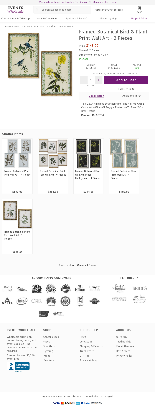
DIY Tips (84, 355)
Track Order (87, 351)
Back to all (77, 265)
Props (139, 18)
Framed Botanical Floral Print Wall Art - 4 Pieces (124, 175)
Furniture (48, 360)
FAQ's (83, 337)
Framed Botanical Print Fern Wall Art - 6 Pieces (53, 173)
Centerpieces (15, 18)
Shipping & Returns (91, 346)
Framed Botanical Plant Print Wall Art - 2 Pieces (17, 235)
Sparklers (77, 18)
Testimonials (123, 341)
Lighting (108, 18)
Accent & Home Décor (34, 26)
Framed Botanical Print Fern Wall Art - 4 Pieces (17, 173)
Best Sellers (123, 351)
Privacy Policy (124, 355)
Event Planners (125, 346)
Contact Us (86, 341)
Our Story (121, 337)
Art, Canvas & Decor (69, 26)
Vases (46, 18)
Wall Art (52, 26)
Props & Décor (12, 26)
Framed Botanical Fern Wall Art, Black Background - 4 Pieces (87, 175)
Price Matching (88, 360)
